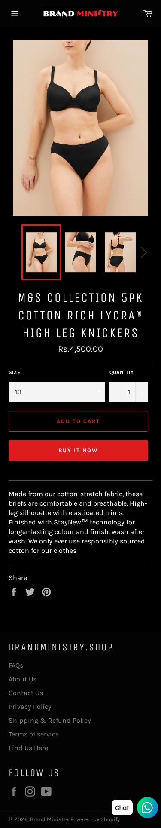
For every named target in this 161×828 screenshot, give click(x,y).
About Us (22, 679)
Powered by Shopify (95, 819)
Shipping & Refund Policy (50, 720)
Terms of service (34, 734)
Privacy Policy (30, 706)
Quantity (121, 372)
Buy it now (78, 450)
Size (14, 372)
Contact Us (26, 693)
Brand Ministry (49, 819)
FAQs (16, 665)
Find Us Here (28, 748)
